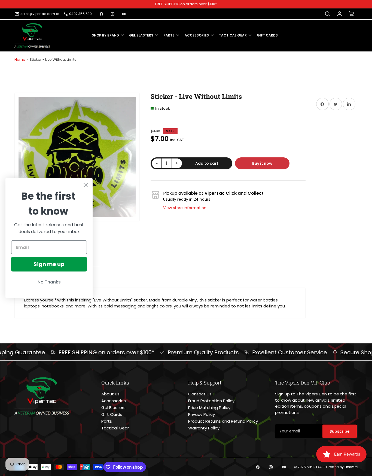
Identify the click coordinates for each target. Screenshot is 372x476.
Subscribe (340, 431)
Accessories (197, 35)
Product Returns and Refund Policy (223, 421)
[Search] (328, 14)
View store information (184, 207)
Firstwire (351, 467)
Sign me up (49, 264)
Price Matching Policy (209, 407)
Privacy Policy (201, 414)
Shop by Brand (105, 35)
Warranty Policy (203, 428)
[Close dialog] (85, 185)
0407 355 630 (80, 13)
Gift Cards (267, 35)
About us (110, 394)
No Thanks (49, 282)
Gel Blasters (141, 35)
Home (19, 59)
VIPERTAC (314, 467)
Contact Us (200, 394)
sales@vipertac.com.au (40, 13)
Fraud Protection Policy (211, 401)
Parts (169, 35)
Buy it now (262, 163)
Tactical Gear (233, 35)
